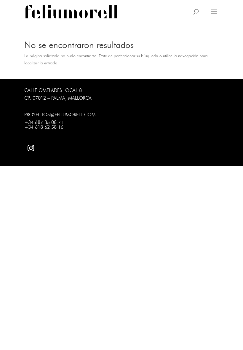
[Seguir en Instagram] (30, 148)
